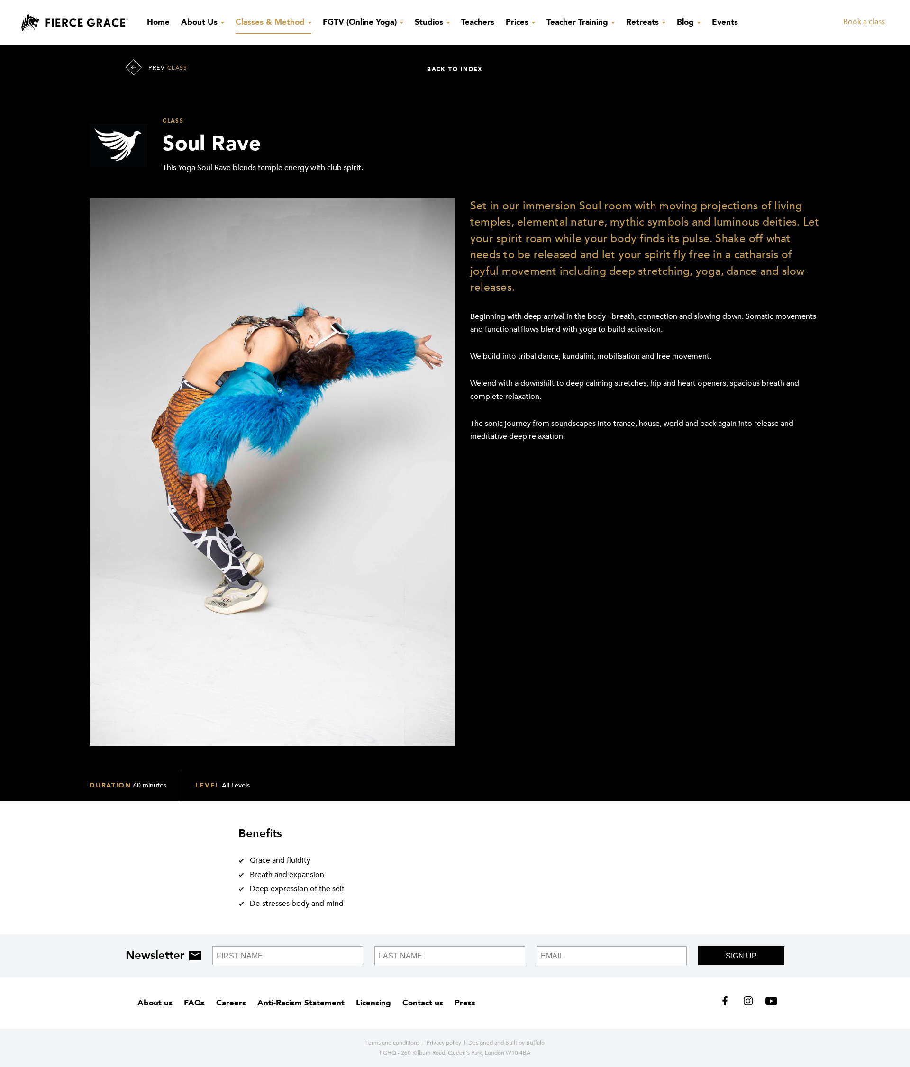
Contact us (422, 1002)
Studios (430, 22)
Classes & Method (271, 22)
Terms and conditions (392, 1043)
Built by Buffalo (525, 1043)
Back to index (455, 69)
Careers (231, 1002)
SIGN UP (741, 956)
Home (158, 22)
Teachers (477, 22)
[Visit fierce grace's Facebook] (728, 1003)
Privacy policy (444, 1043)
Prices (518, 22)
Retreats (643, 22)
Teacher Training (578, 22)
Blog (686, 22)
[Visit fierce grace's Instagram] (749, 1003)
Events (725, 22)
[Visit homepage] (74, 23)
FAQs (194, 1002)
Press (465, 1002)
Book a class (864, 22)
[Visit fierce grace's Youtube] (769, 1003)
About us (155, 1002)
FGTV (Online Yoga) (361, 22)
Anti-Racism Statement (301, 1002)
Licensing (373, 1002)
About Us (200, 22)
